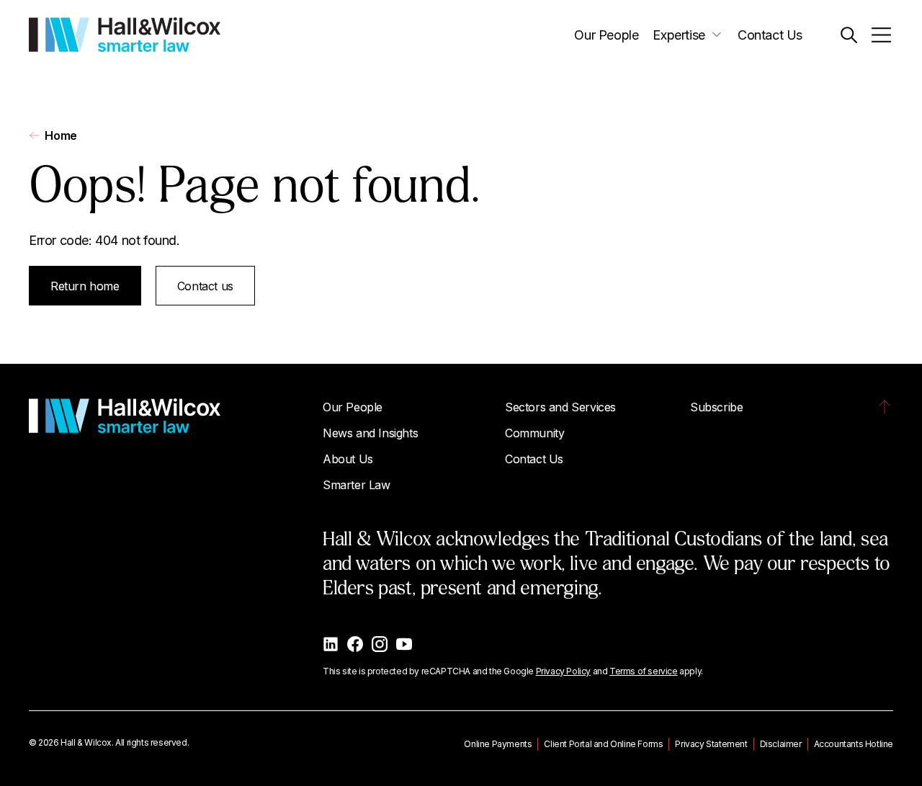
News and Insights (370, 433)
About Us (348, 459)
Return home (85, 286)
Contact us (205, 286)
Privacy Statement (711, 743)
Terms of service (643, 671)
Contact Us (770, 35)
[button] (849, 35)
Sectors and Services (560, 407)
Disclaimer (781, 743)
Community (534, 433)
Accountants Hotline (853, 743)
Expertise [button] (678, 35)
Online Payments (498, 743)
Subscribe (716, 407)
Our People (606, 35)
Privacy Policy (563, 671)
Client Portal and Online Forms (603, 743)
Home (60, 135)
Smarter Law (356, 485)
